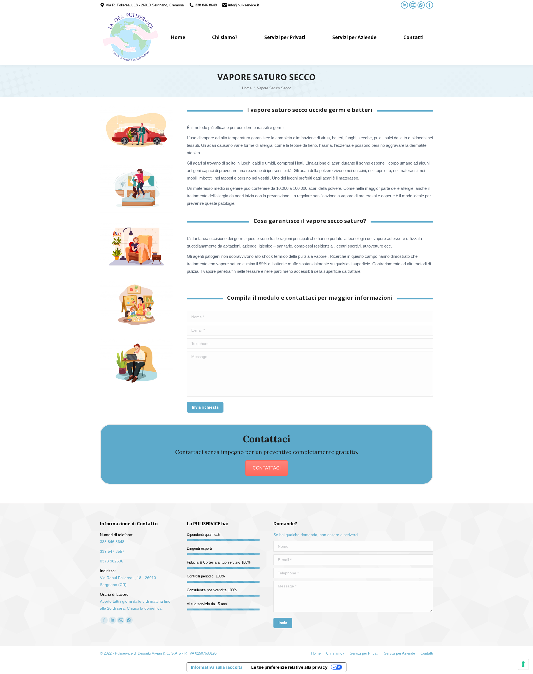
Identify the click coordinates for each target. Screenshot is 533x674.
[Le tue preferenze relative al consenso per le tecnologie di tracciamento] (523, 664)
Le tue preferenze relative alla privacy (289, 667)
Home (247, 88)
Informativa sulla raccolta (217, 667)
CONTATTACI (267, 468)
